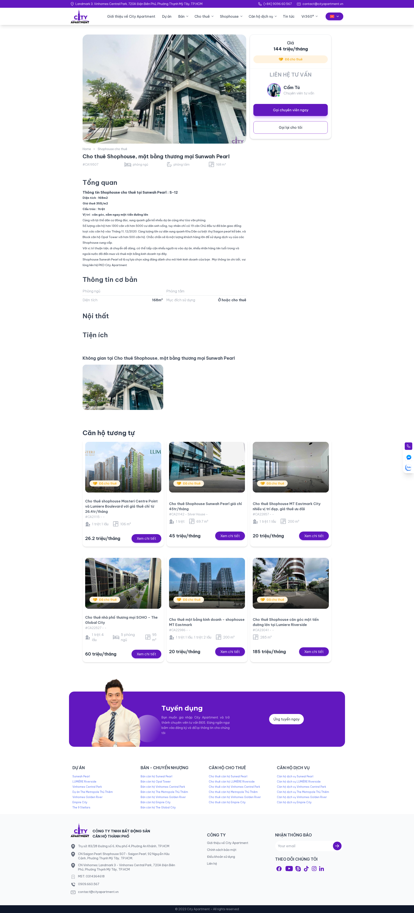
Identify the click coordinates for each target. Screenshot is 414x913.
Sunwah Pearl (81, 776)
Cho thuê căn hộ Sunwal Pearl (228, 776)
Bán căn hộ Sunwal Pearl (156, 776)
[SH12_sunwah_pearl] (123, 387)
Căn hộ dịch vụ (261, 16)
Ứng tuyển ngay (286, 719)
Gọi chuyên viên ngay (290, 110)
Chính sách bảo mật (221, 850)
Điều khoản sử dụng (221, 857)
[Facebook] (279, 868)
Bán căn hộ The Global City (158, 807)
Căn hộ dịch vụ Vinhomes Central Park (301, 786)
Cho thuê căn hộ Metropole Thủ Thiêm (233, 792)
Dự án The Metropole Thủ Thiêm (92, 792)
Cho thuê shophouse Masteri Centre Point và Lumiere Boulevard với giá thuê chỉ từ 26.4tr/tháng (121, 506)
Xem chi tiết (146, 538)
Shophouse (229, 16)
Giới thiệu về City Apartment (131, 16)
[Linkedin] (321, 868)
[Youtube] (289, 868)
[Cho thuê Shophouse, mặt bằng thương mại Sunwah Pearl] (164, 89)
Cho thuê (202, 16)
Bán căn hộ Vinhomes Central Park (163, 786)
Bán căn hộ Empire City (156, 802)
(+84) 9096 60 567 (277, 4)
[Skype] (298, 868)
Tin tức (289, 16)
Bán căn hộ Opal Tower (156, 781)
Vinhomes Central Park (87, 786)
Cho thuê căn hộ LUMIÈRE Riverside (232, 781)
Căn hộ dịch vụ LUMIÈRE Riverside (299, 781)
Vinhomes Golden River (87, 797)
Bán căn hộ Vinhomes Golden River (163, 797)
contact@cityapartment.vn (323, 4)
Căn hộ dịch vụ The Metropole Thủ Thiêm (303, 792)
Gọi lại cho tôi (290, 127)
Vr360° (307, 16)
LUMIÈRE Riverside (84, 781)
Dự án (166, 16)
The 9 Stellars (81, 807)
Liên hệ (212, 864)
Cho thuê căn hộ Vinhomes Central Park (234, 786)
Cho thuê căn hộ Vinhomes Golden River (235, 797)
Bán (181, 16)
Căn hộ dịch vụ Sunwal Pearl (295, 776)
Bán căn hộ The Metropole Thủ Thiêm (164, 792)
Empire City (79, 802)
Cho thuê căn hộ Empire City (227, 802)
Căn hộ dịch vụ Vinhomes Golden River (302, 797)
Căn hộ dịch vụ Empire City (294, 802)
